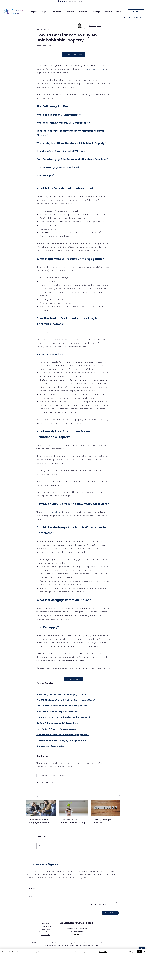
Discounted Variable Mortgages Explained (39, 821)
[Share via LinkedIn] (47, 783)
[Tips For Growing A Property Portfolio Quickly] (73, 808)
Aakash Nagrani (95, 26)
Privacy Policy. (82, 877)
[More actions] (109, 29)
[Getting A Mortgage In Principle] (105, 808)
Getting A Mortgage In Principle (104, 821)
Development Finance (59, 776)
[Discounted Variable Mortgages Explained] (41, 808)
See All (118, 796)
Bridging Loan (43, 776)
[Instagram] (81, 934)
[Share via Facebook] (37, 783)
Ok (139, 952)
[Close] (144, 951)
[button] (33, 11)
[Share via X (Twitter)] (42, 783)
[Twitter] (75, 934)
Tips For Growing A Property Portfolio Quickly (73, 821)
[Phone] (124, 17)
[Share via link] (52, 783)
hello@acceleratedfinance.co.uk (77, 928)
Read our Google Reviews (75, 1)
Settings (131, 952)
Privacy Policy (103, 952)
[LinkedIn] (78, 934)
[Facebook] (72, 934)
